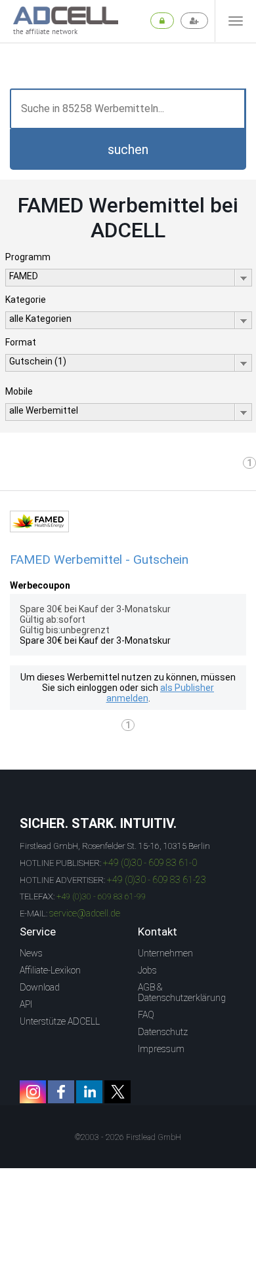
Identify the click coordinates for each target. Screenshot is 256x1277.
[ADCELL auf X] (117, 1091)
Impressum (161, 1049)
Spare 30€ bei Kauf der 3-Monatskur (95, 640)
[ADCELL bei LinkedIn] (89, 1091)
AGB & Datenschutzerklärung (182, 992)
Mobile (19, 391)
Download (40, 987)
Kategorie (25, 299)
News (31, 953)
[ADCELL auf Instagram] (33, 1091)
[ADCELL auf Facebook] (61, 1091)
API (26, 1004)
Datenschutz (163, 1032)
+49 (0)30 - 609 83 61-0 (150, 862)
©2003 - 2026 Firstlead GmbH (128, 1137)
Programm (28, 257)
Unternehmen (165, 953)
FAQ (146, 1015)
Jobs (147, 970)
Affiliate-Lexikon (50, 970)
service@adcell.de (84, 913)
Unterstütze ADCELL (60, 1021)
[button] (128, 149)
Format (20, 342)
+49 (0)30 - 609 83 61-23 (156, 879)
